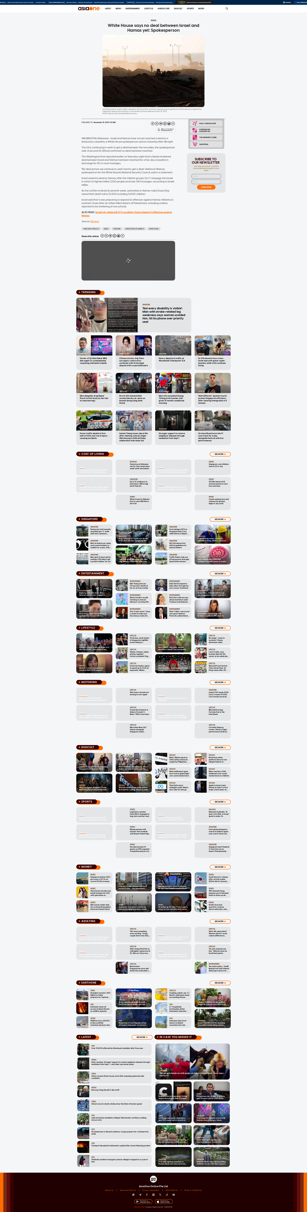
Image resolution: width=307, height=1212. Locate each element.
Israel (106, 229)
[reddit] (169, 123)
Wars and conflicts (91, 229)
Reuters (94, 221)
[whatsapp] (165, 123)
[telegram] (161, 123)
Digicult (178, 8)
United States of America (135, 229)
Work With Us (172, 1190)
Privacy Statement (150, 1190)
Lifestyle (148, 8)
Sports (190, 8)
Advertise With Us (128, 1190)
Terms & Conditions (193, 1190)
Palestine (117, 229)
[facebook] (153, 123)
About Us (109, 1190)
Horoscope (163, 8)
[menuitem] (108, 9)
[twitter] (157, 123)
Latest (108, 8)
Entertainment (133, 8)
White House (153, 229)
